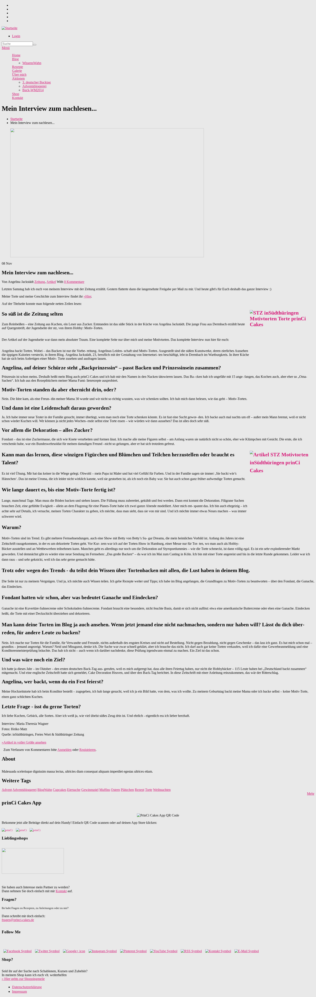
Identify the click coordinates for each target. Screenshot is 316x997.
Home (16, 55)
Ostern (115, 790)
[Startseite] (9, 28)
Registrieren (87, 750)
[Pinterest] (133, 951)
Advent (7, 790)
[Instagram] (103, 951)
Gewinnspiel (89, 790)
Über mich (19, 74)
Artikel (51, 282)
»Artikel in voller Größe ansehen (24, 742)
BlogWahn (44, 790)
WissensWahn (31, 63)
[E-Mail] (247, 951)
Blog (15, 59)
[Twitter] (47, 951)
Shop (15, 94)
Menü (6, 48)
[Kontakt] (218, 951)
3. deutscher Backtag (36, 82)
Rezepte (17, 67)
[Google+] (74, 951)
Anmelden (64, 750)
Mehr (310, 793)
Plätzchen (127, 790)
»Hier (87, 296)
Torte (148, 790)
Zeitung (39, 282)
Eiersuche (73, 790)
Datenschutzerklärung (27, 987)
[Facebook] (17, 951)
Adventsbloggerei (34, 86)
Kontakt (17, 98)
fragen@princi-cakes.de (18, 920)
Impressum (19, 991)
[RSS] (191, 951)
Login (16, 36)
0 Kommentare (74, 282)
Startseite (16, 119)
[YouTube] (163, 951)
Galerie (17, 71)
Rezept (139, 790)
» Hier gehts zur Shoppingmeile (23, 979)
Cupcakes (59, 790)
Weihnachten (162, 790)
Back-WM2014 (33, 90)
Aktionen (18, 78)
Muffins (104, 790)
